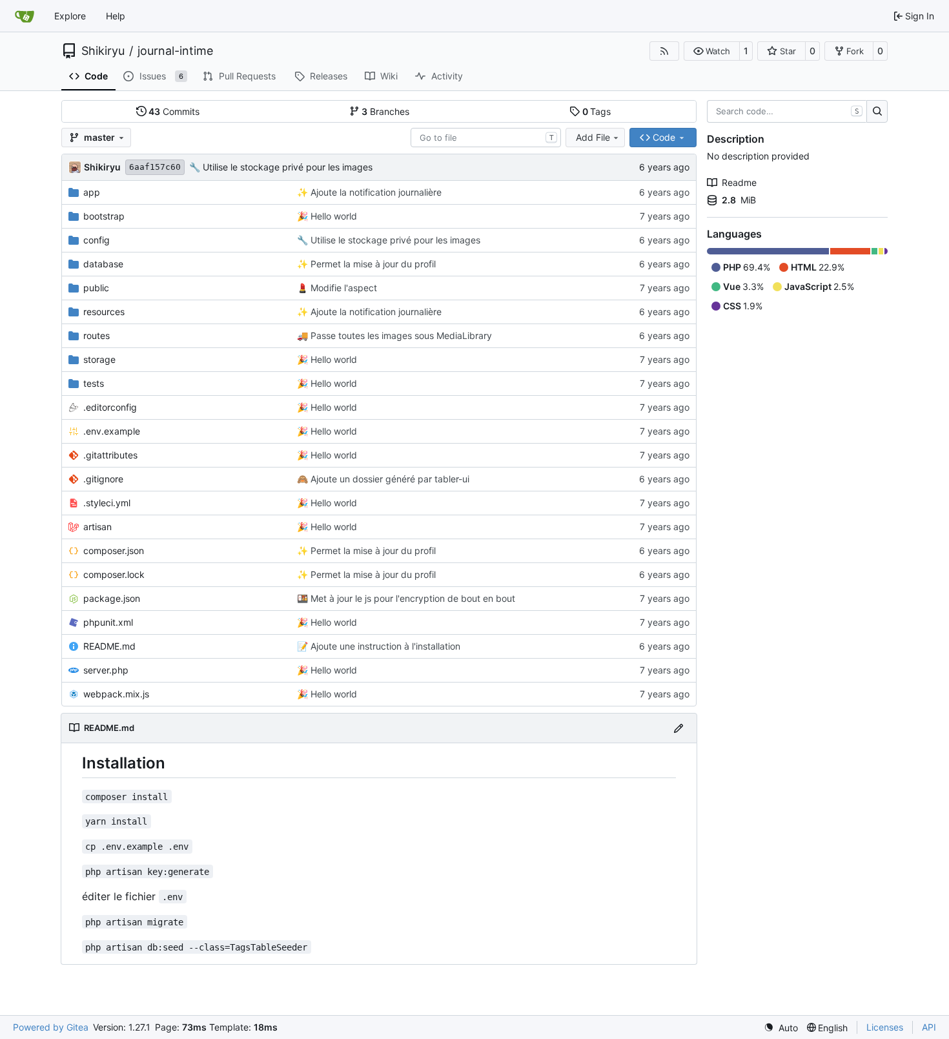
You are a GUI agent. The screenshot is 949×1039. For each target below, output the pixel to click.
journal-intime (175, 51)
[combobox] (486, 137)
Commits (173, 111)
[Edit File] (678, 728)
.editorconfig (110, 407)
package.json (111, 598)
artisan (97, 526)
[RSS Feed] (664, 51)
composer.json (113, 550)
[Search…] (877, 111)
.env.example (111, 431)
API (929, 1027)
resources (104, 311)
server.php (105, 669)
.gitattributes (110, 454)
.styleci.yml (106, 502)
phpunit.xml (108, 622)
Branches (385, 111)
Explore (70, 15)
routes (96, 335)
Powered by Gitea (50, 1027)
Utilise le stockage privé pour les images (286, 166)
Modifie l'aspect (342, 287)
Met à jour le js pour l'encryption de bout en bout (411, 598)
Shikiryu (103, 51)
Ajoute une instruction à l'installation (384, 646)
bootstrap (104, 216)
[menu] (781, 1027)
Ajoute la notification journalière (375, 192)
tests (93, 383)
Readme (739, 182)
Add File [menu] (593, 137)
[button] (712, 51)
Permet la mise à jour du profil (372, 263)
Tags (596, 111)
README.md (109, 646)
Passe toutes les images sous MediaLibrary (400, 335)
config (96, 239)
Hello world (332, 216)
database (103, 263)
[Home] (24, 16)
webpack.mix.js (116, 693)
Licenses (884, 1027)
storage (99, 359)
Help (115, 15)
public (96, 287)
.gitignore (103, 478)
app (91, 192)
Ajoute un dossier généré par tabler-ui (388, 478)
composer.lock (114, 574)
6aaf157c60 (155, 167)
